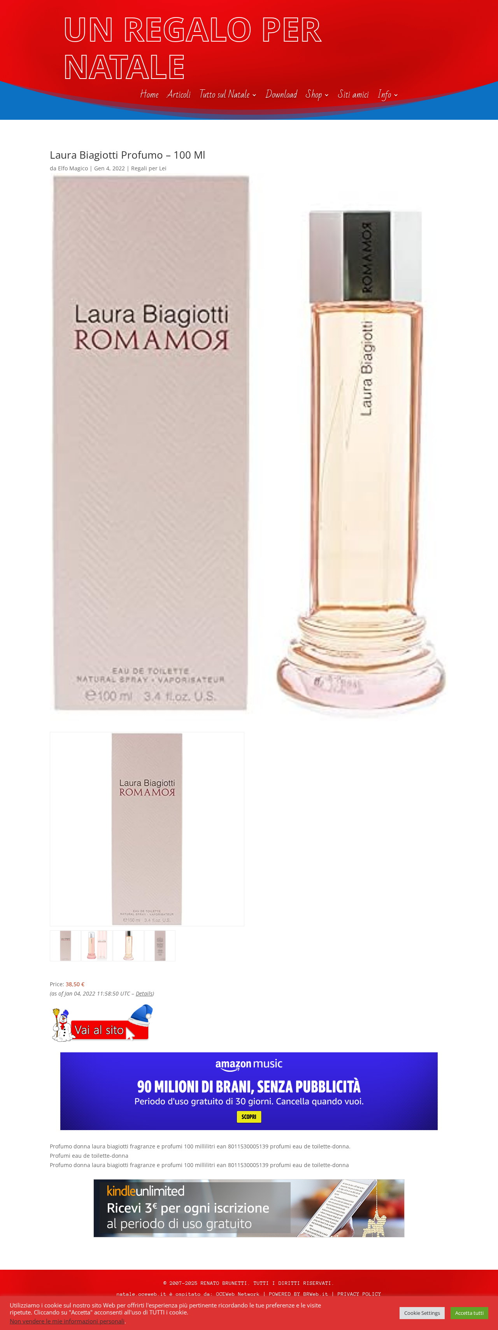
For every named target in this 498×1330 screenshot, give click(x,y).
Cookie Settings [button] (422, 1312)
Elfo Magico (73, 168)
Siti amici (353, 96)
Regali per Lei (149, 168)
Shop (314, 96)
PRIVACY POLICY (359, 1294)
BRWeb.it (315, 1294)
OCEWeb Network (238, 1294)
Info (384, 96)
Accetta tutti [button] (469, 1312)
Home (149, 96)
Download (281, 96)
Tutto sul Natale (224, 96)
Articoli (179, 96)
